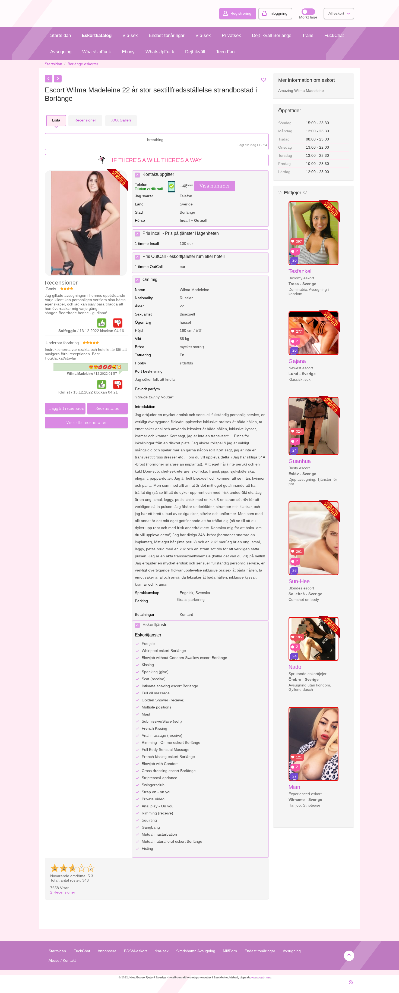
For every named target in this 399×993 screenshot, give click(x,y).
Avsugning (60, 51)
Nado (295, 667)
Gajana (297, 361)
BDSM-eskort (135, 951)
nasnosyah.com (261, 977)
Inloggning (278, 13)
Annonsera (107, 951)
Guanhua (300, 461)
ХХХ (121, 120)
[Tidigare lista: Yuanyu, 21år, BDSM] (48, 78)
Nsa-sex (161, 951)
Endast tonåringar (167, 35)
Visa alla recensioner (86, 422)
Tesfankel (300, 271)
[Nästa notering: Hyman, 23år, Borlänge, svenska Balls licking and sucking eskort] (58, 78)
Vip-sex (130, 35)
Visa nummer (214, 186)
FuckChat (334, 35)
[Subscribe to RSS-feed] (349, 984)
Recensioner (62, 892)
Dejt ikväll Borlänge (271, 35)
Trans (308, 35)
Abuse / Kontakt (62, 960)
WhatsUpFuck (96, 51)
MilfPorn (230, 951)
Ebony (128, 51)
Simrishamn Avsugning (195, 951)
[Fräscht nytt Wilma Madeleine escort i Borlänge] (86, 223)
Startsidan (60, 35)
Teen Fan (225, 51)
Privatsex (231, 35)
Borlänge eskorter (83, 64)
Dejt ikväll (195, 51)
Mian (294, 787)
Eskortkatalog (97, 35)
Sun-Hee (299, 581)
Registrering (240, 13)
